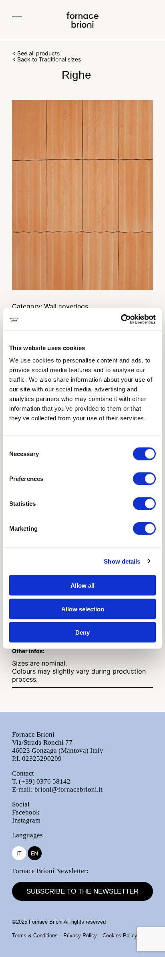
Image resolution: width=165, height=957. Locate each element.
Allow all (82, 585)
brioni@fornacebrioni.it (68, 789)
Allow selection (82, 608)
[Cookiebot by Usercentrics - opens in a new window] (121, 319)
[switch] (144, 478)
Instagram (26, 820)
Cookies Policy (120, 936)
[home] (82, 25)
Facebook (26, 812)
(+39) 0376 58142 (44, 781)
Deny (82, 632)
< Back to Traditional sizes (46, 59)
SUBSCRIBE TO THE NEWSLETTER (82, 891)
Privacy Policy (80, 936)
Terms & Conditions (35, 936)
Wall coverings (66, 306)
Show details (122, 561)
